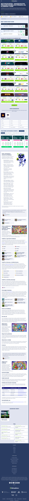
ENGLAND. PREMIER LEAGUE (4, 134)
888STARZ (3, 143)
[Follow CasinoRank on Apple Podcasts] (19, 483)
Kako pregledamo (14, 469)
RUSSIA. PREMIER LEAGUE (12, 134)
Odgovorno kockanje (14, 460)
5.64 (8, 143)
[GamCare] (24, 492)
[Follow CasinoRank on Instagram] (11, 483)
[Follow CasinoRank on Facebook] (10, 483)
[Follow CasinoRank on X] (13, 483)
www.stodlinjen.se (20, 395)
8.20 (10, 143)
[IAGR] (13, 495)
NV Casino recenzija (7, 60)
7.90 (10, 142)
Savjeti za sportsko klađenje (14, 459)
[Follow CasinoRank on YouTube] (15, 483)
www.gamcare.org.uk (20, 389)
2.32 (17, 143)
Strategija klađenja (14, 457)
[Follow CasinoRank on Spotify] (17, 483)
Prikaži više (13, 105)
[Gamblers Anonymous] (19, 492)
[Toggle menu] (1, 1)
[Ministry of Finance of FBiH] (6, 492)
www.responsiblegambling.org (22, 392)
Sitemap (14, 473)
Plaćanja (14, 448)
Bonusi (14, 447)
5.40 (8, 142)
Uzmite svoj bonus (7, 47)
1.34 (5, 142)
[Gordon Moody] (13, 492)
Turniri (14, 451)
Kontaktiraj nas (14, 472)
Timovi (14, 452)
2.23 (17, 142)
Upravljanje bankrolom (14, 461)
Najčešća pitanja (14, 463)
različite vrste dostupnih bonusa (10, 264)
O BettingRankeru (14, 468)
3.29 (22, 143)
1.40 (5, 143)
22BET (3, 142)
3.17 (22, 142)
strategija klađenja (10, 291)
